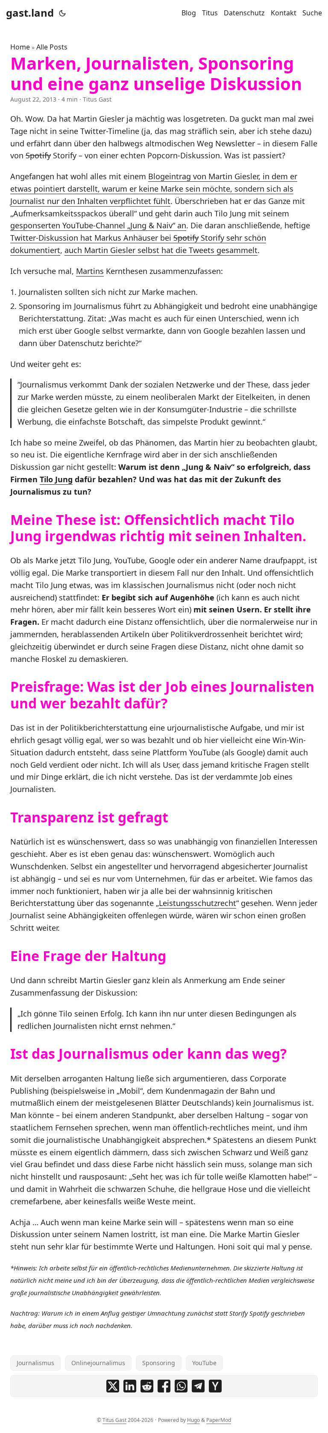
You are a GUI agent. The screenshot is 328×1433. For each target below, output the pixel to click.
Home (20, 47)
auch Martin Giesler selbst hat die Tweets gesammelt (161, 250)
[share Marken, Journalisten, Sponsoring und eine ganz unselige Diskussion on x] (112, 1386)
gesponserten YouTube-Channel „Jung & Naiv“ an (98, 225)
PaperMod (218, 1420)
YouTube (204, 1363)
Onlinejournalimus (98, 1363)
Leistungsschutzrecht (197, 903)
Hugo (193, 1420)
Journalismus (35, 1363)
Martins (90, 271)
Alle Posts (51, 47)
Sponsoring (158, 1363)
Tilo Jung (56, 479)
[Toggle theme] (62, 13)
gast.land (30, 13)
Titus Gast (114, 1420)
